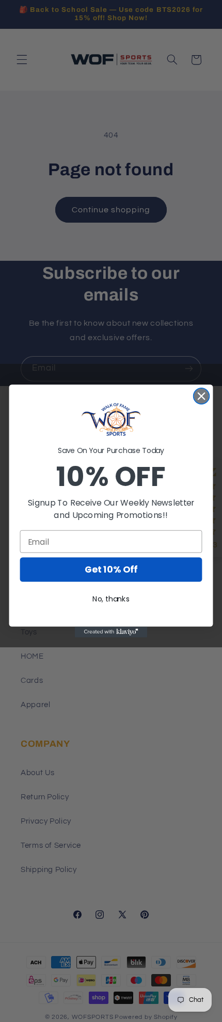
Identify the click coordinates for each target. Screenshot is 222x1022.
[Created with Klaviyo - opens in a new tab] (111, 632)
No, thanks (111, 599)
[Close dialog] (202, 396)
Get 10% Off (111, 569)
